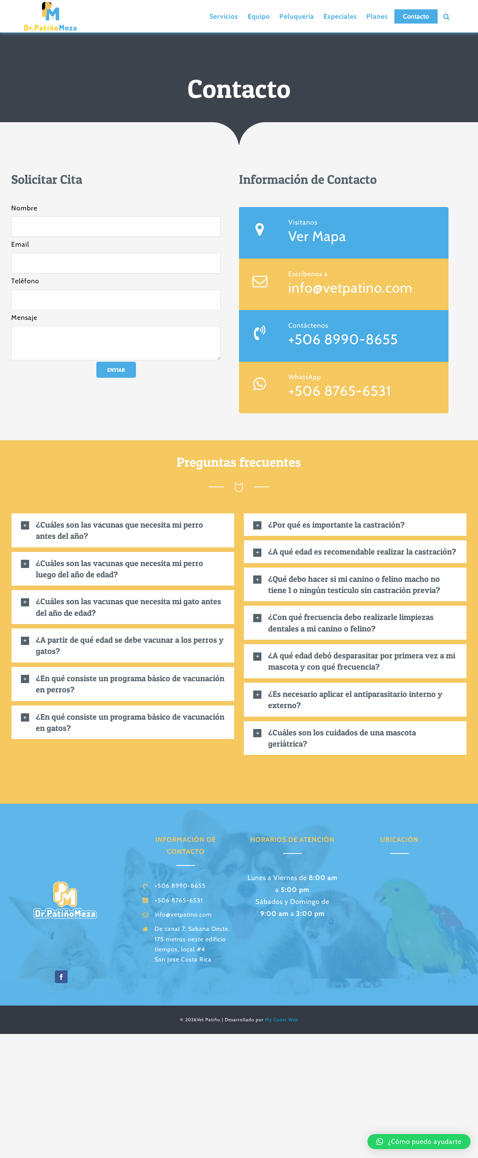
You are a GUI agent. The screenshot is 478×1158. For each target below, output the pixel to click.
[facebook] (61, 976)
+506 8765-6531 (339, 390)
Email (20, 244)
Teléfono (25, 281)
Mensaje (24, 318)
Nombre (24, 208)
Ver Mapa (317, 236)
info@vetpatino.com (350, 287)
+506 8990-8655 (343, 339)
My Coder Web (281, 1019)
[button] (447, 16)
